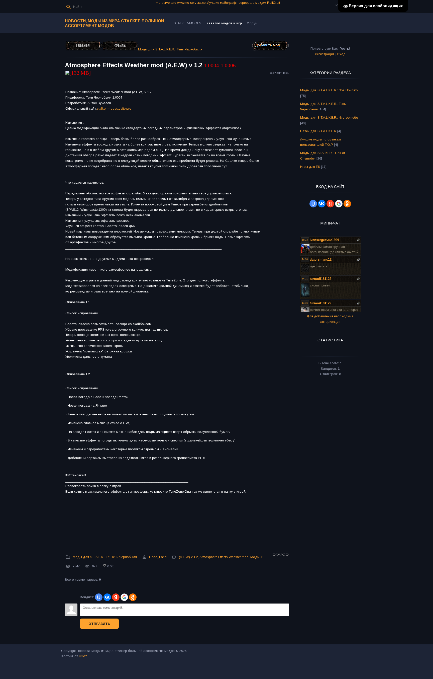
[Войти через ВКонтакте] (107, 597)
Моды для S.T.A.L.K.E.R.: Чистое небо (329, 117)
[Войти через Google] (124, 597)
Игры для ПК (310, 167)
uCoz (83, 656)
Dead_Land (158, 557)
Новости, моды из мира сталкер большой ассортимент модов (114, 23)
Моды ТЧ (257, 557)
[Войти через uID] (98, 597)
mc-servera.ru (166, 3)
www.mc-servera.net (191, 3)
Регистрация (325, 54)
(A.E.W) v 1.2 (188, 557)
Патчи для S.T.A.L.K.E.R (318, 131)
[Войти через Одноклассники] (133, 597)
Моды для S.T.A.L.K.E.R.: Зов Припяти (329, 90)
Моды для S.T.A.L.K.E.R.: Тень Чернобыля (170, 49)
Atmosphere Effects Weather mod (224, 557)
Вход (341, 54)
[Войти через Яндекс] (116, 597)
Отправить (99, 624)
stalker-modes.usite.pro (114, 108)
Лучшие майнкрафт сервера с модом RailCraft (243, 3)
